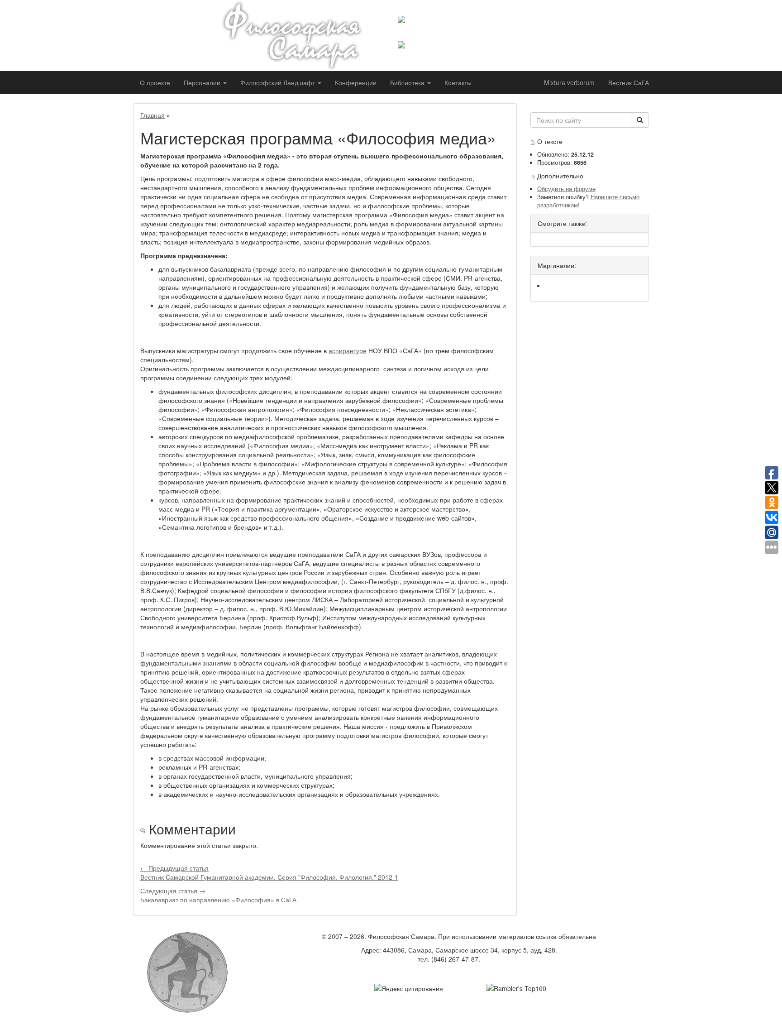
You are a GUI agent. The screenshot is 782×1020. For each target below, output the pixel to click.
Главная (152, 115)
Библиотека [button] (408, 82)
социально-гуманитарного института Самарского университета (471, 32)
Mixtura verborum (569, 82)
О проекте (155, 82)
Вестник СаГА (628, 82)
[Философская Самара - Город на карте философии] (302, 35)
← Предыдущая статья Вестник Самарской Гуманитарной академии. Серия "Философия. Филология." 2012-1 (269, 872)
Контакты (458, 82)
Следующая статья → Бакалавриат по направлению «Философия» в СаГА (218, 895)
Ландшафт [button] (278, 82)
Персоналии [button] (203, 82)
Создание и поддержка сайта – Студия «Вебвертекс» (459, 972)
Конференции (356, 82)
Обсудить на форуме (566, 189)
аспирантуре (348, 350)
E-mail (491, 958)
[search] (640, 120)
